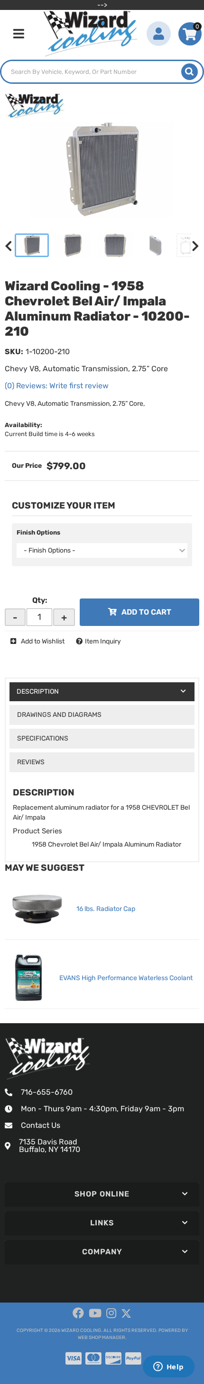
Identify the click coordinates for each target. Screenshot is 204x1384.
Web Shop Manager (101, 1337)
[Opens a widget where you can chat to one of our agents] (168, 1367)
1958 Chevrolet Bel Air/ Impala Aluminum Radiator (106, 844)
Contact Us (40, 1125)
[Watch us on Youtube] (95, 1313)
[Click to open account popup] (159, 33)
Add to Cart (146, 611)
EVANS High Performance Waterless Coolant (126, 978)
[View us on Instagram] (111, 1313)
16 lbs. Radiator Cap (105, 909)
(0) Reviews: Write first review (57, 385)
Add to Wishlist (43, 641)
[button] (102, 72)
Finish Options (38, 532)
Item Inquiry (103, 641)
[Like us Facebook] (78, 1313)
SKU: (14, 351)
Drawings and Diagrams (59, 715)
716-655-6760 (47, 1092)
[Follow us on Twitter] (126, 1313)
